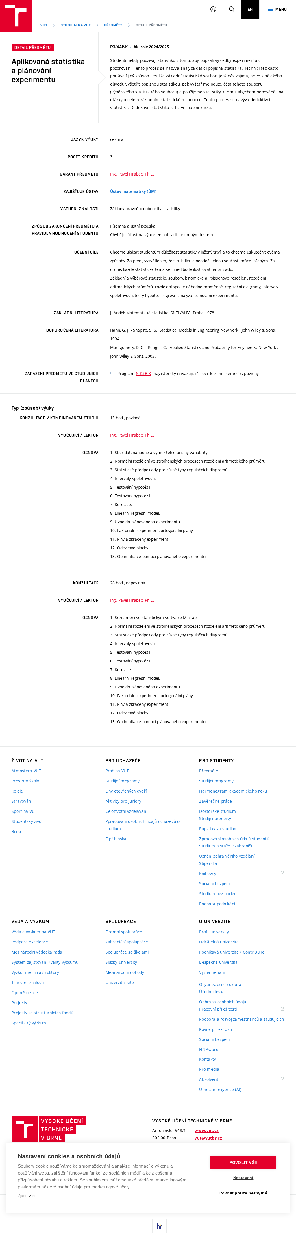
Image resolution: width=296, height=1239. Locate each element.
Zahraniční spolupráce (127, 942)
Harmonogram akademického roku (233, 791)
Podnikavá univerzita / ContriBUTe (231, 952)
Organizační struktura (220, 984)
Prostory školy (25, 781)
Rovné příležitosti (215, 1029)
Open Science (25, 992)
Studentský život (27, 821)
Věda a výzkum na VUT (34, 932)
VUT (43, 25)
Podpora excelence (30, 942)
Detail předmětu (151, 25)
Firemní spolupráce (124, 932)
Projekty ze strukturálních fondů (42, 1012)
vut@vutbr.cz (208, 1138)
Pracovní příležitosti (225, 1009)
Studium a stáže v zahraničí (225, 846)
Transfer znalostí (28, 982)
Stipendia (208, 863)
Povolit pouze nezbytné (243, 1193)
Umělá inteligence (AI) (220, 1089)
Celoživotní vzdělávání (126, 811)
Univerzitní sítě (120, 982)
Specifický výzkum (29, 1023)
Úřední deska (212, 991)
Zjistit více (27, 1196)
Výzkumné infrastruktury (35, 972)
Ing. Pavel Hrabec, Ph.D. (132, 174)
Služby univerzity (121, 962)
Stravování (22, 801)
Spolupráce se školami (127, 952)
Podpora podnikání (217, 903)
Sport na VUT (24, 811)
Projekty (19, 1002)
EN (250, 9)
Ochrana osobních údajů (222, 1002)
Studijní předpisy (215, 818)
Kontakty (207, 1059)
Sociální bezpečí (214, 883)
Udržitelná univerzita (219, 942)
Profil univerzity (214, 932)
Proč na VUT (117, 770)
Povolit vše (243, 1162)
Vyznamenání (212, 972)
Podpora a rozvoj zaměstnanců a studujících (241, 1019)
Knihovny (215, 873)
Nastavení (243, 1178)
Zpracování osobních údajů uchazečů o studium (143, 825)
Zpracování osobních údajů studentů (234, 838)
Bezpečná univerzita (218, 962)
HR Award (208, 1049)
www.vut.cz (207, 1130)
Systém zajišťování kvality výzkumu (45, 962)
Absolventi (216, 1079)
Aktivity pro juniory (124, 801)
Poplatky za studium (218, 828)
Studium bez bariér (217, 893)
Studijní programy (123, 781)
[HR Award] (159, 1226)
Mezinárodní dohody (125, 972)
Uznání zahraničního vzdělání (226, 856)
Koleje (17, 791)
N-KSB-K (143, 373)
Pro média (209, 1069)
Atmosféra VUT (26, 770)
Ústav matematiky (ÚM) (133, 191)
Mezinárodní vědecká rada (37, 952)
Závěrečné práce (215, 801)
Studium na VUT (76, 25)
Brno (16, 831)
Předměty (113, 25)
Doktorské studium (217, 811)
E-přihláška (116, 838)
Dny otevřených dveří (126, 791)
